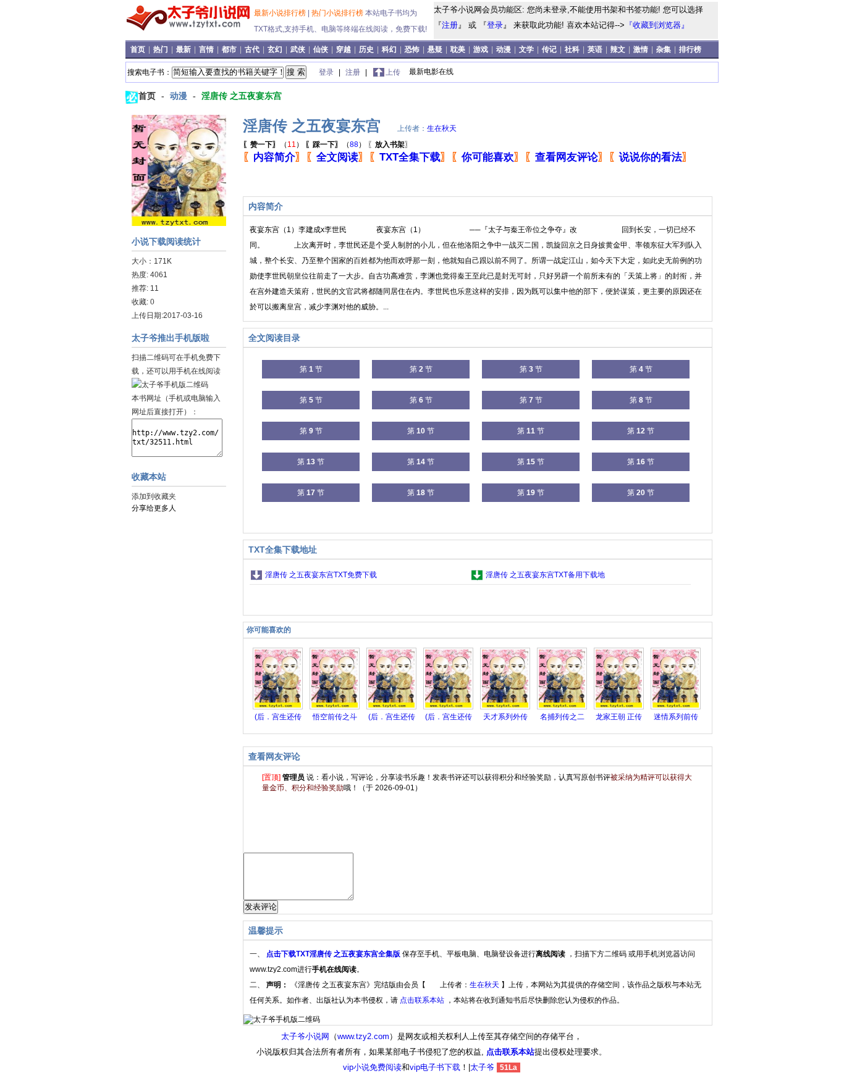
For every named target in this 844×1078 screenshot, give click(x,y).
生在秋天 (442, 128)
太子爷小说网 (305, 1036)
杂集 (664, 49)
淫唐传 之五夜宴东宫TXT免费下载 (321, 574)
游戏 (481, 49)
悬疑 (436, 49)
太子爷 (482, 1067)
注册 (450, 25)
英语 (596, 49)
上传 (393, 72)
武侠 (298, 49)
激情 (641, 49)
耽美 (458, 49)
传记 (550, 49)
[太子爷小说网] (188, 31)
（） (273, 144)
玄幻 (276, 49)
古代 (253, 49)
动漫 (504, 49)
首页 (138, 49)
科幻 (390, 49)
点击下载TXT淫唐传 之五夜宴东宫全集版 (334, 954)
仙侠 (321, 49)
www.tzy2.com (363, 1036)
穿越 (344, 49)
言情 (207, 49)
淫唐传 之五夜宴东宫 (241, 96)
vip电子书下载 (435, 1067)
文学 (527, 49)
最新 (184, 49)
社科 (573, 49)
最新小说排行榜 (281, 13)
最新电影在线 (431, 71)
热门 (161, 49)
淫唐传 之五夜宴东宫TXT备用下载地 (545, 574)
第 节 (311, 369)
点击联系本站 (423, 1000)
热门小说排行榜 (338, 13)
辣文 (618, 49)
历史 (367, 49)
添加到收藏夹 (154, 496)
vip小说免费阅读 (372, 1067)
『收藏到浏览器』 (657, 25)
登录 (495, 25)
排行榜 (690, 49)
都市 (230, 49)
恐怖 (413, 49)
